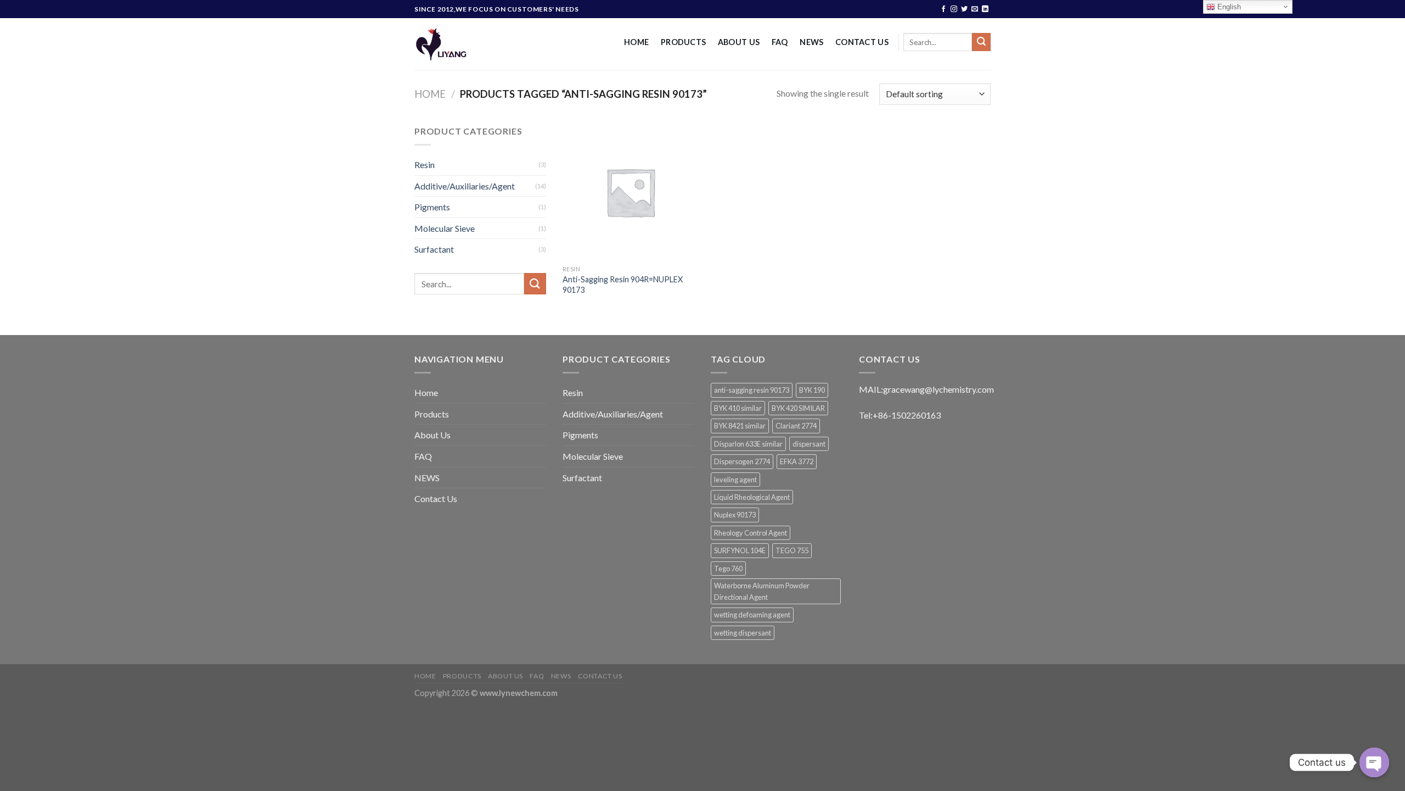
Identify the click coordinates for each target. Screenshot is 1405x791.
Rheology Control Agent (750, 532)
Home (636, 42)
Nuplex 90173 (735, 514)
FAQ (780, 42)
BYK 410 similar (738, 408)
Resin (424, 164)
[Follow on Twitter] (964, 9)
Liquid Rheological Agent (752, 497)
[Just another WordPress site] (473, 44)
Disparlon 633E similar (748, 443)
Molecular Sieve (444, 228)
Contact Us (862, 42)
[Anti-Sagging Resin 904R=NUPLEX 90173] (630, 192)
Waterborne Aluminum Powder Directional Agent (762, 591)
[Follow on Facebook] (943, 9)
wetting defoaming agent (752, 614)
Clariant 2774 (796, 425)
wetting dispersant (742, 632)
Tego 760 (728, 568)
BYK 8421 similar (740, 425)
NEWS (811, 42)
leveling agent (735, 479)
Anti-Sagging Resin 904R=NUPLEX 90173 (623, 284)
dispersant (809, 443)
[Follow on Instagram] (954, 9)
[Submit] (981, 42)
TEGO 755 (791, 550)
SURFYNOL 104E (740, 550)
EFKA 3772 (796, 461)
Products (683, 42)
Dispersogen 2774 (742, 461)
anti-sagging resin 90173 (751, 390)
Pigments (432, 207)
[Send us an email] (974, 9)
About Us (739, 42)
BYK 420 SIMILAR (798, 408)
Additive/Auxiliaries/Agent (464, 186)
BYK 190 (812, 390)
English (1228, 7)
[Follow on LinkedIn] (985, 9)
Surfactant (434, 249)
